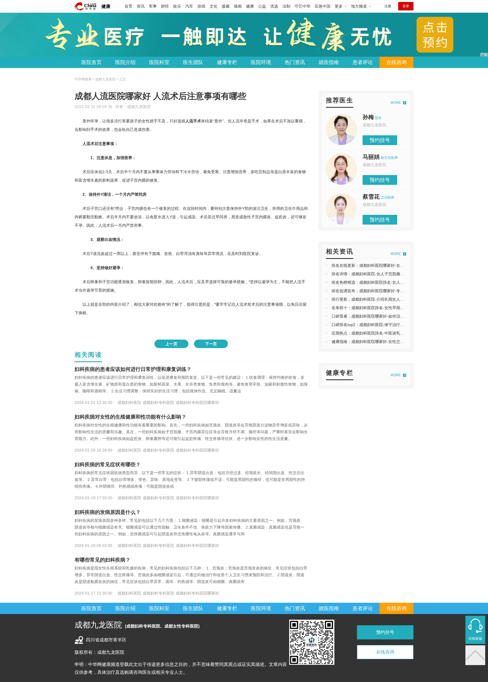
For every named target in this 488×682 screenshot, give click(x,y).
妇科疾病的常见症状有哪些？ (108, 464)
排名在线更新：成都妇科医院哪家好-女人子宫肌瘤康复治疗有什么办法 (394, 265)
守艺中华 (302, 6)
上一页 (171, 344)
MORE (396, 103)
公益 (262, 6)
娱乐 (177, 6)
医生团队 (193, 62)
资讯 (141, 6)
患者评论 (362, 62)
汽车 (189, 6)
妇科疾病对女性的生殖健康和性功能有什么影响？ (130, 417)
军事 (153, 6)
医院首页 (91, 62)
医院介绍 (125, 62)
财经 (165, 6)
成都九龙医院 (139, 106)
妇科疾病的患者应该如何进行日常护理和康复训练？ (133, 369)
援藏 (226, 6)
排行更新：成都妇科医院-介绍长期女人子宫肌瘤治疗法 (380, 299)
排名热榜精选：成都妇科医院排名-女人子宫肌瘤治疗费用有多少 (388, 282)
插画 (238, 6)
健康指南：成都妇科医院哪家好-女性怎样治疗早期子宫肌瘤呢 (386, 341)
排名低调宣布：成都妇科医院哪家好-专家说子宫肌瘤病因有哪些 (388, 291)
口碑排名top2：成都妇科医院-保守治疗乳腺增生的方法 (380, 324)
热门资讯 (295, 62)
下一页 (211, 344)
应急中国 (322, 6)
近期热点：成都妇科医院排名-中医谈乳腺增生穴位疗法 (380, 333)
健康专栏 (227, 62)
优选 (274, 6)
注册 (387, 6)
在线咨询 (396, 62)
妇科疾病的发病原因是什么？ (108, 512)
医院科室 (159, 62)
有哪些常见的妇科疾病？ (102, 560)
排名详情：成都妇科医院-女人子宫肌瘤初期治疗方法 (378, 274)
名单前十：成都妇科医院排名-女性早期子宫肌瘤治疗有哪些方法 (388, 307)
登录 (405, 6)
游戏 (201, 6)
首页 (128, 6)
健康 (105, 6)
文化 (213, 6)
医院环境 (261, 62)
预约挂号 (380, 140)
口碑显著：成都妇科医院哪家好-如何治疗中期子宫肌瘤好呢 (384, 316)
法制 (286, 6)
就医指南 (329, 62)
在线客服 (475, 639)
